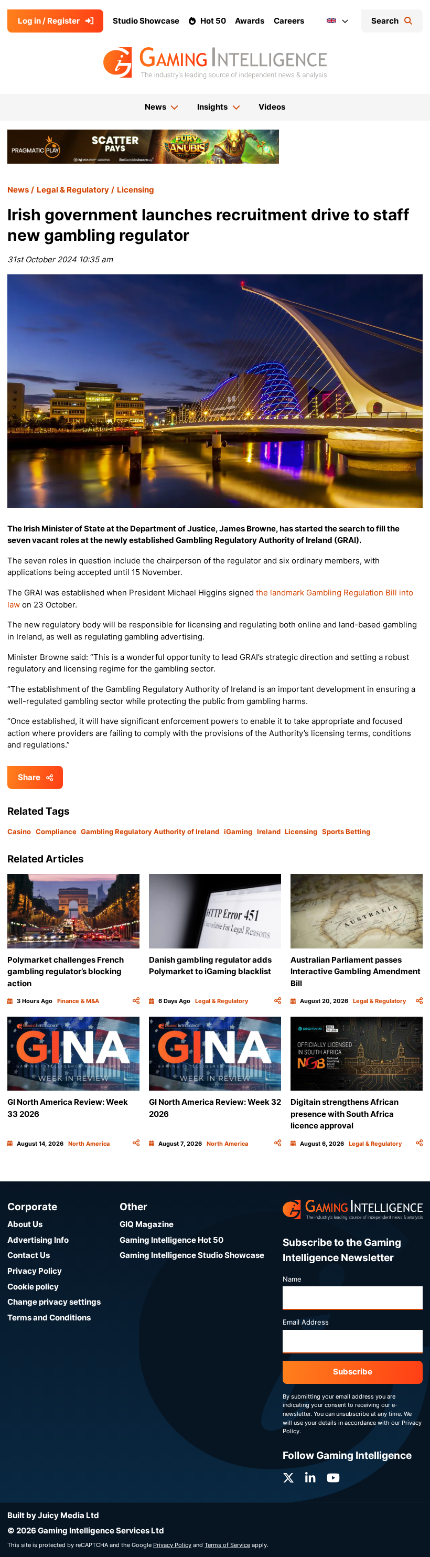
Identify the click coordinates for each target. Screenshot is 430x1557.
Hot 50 (213, 21)
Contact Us (28, 1255)
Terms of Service (227, 1545)
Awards (249, 21)
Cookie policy (33, 1287)
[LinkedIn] (310, 1478)
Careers (289, 21)
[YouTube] (333, 1478)
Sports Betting (346, 831)
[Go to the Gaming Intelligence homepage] (214, 63)
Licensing (135, 190)
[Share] (136, 1001)
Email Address (306, 1322)
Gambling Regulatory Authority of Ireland (150, 831)
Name (292, 1279)
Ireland (269, 831)
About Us (24, 1224)
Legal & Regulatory (73, 190)
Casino (19, 831)
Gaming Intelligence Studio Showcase (192, 1255)
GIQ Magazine (147, 1224)
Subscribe (352, 1372)
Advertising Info (38, 1240)
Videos (272, 107)
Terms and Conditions (49, 1318)
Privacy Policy (34, 1271)
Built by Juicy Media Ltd (53, 1515)
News (18, 190)
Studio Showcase (146, 21)
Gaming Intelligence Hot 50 (171, 1240)
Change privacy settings (54, 1302)
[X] (288, 1478)
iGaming (238, 831)
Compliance (56, 831)
